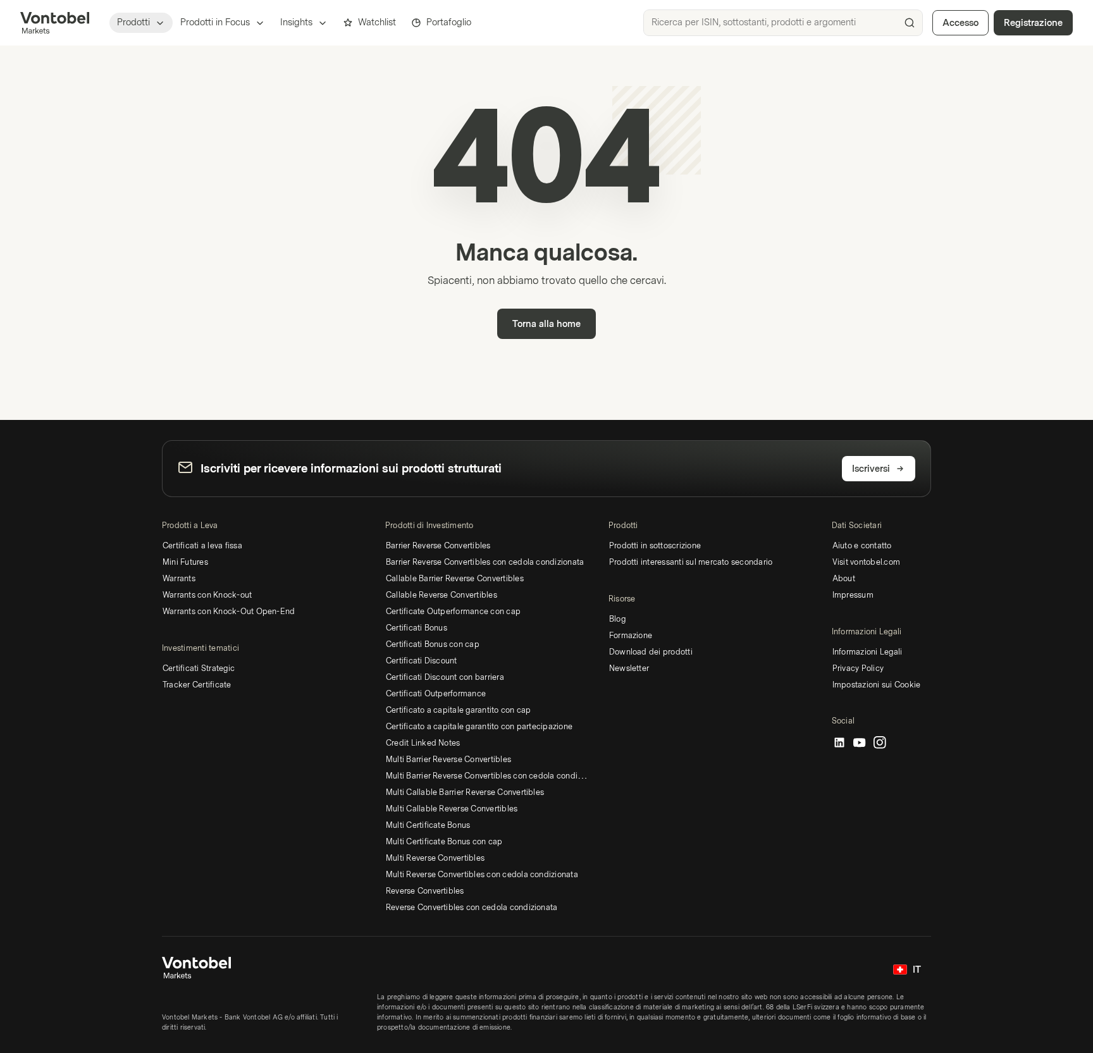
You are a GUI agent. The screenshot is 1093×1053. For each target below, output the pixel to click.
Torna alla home (546, 324)
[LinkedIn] (839, 743)
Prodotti (133, 22)
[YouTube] (859, 743)
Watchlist (377, 22)
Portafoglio (448, 22)
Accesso (960, 23)
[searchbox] (783, 22)
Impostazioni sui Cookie (876, 684)
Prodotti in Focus (215, 22)
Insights (296, 22)
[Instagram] (879, 743)
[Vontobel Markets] (54, 23)
